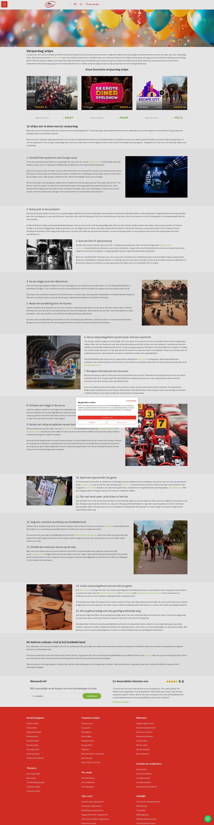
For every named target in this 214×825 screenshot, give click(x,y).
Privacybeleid (131, 400)
